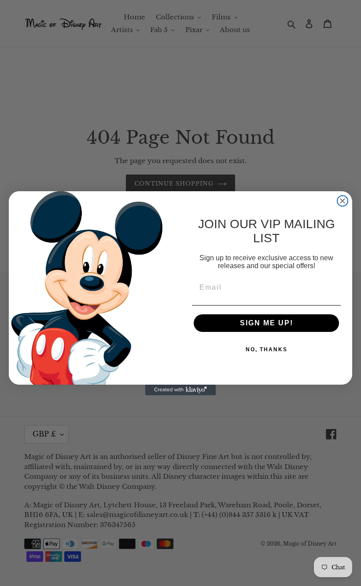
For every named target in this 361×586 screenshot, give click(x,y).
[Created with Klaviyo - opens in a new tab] (180, 390)
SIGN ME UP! (266, 323)
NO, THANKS (266, 349)
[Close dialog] (342, 201)
